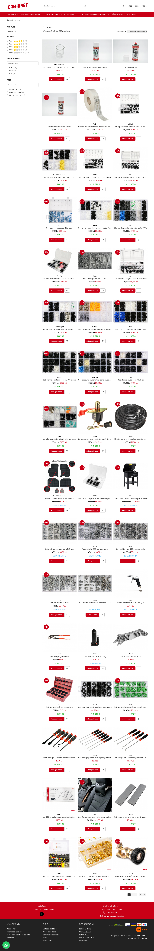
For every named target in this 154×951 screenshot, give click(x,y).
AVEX (95, 124)
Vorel (131, 654)
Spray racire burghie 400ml (95, 67)
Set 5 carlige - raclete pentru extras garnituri (60, 757)
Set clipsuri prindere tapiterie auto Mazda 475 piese (95, 380)
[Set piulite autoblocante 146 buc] (59, 531)
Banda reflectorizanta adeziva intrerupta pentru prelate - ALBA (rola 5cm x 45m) (95, 126)
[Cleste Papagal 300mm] (59, 637)
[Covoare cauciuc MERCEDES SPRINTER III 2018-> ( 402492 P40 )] (59, 476)
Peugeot (95, 225)
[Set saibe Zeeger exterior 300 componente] (130, 159)
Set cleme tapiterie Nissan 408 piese (59, 380)
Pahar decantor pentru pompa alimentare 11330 (60, 67)
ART (10, 71)
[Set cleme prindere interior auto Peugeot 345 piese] (95, 210)
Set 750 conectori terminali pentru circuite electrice (95, 876)
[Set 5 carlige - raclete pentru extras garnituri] (59, 740)
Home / (10, 20)
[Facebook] (42, 914)
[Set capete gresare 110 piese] (59, 210)
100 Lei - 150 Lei (15, 95)
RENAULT (95, 326)
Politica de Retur (49, 932)
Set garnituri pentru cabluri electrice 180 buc (95, 707)
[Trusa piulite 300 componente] (95, 531)
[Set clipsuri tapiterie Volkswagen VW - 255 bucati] (59, 311)
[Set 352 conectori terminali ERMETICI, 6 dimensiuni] (59, 854)
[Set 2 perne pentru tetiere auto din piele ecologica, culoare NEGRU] (95, 795)
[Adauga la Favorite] (67, 79)
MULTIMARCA (59, 65)
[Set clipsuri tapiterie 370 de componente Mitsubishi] (95, 476)
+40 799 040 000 (113, 912)
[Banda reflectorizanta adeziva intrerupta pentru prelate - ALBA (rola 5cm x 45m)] (95, 104)
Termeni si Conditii (14, 932)
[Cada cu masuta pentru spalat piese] (130, 476)
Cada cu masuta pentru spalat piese (131, 498)
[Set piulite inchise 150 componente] (95, 583)
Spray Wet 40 (131, 67)
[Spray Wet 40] (130, 50)
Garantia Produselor (51, 935)
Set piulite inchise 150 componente (95, 602)
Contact (10, 938)
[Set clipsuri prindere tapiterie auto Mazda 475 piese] (95, 362)
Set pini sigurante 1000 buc (95, 278)
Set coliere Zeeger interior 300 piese (131, 278)
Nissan (59, 377)
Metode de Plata (50, 929)
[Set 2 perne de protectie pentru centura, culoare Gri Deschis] (130, 795)
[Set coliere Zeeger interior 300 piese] (130, 261)
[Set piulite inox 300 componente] (130, 531)
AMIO (11, 68)
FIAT (130, 225)
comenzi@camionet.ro (113, 916)
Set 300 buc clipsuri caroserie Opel (130, 329)
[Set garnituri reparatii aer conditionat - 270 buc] (130, 689)
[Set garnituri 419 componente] (59, 689)
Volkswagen (59, 326)
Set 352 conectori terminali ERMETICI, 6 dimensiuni (60, 876)
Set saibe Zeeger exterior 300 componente (131, 177)
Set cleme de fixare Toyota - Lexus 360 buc (60, 278)
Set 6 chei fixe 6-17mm (131, 656)
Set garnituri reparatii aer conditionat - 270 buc (131, 707)
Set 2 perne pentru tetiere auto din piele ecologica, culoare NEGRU (95, 817)
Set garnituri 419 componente (59, 707)
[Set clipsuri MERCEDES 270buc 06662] (59, 159)
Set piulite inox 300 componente (130, 549)
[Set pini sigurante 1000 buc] (95, 261)
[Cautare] (85, 6)
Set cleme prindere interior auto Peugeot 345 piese (95, 228)
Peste (11, 41)
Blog (134, 14)
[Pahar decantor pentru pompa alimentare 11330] (59, 50)
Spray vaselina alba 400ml (59, 126)
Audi (10, 74)
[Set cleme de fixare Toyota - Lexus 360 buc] (59, 261)
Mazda (95, 377)
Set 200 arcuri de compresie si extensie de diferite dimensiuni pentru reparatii (60, 817)
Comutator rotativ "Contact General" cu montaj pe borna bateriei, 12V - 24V (131, 876)
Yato (95, 175)
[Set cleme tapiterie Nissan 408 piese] (59, 362)
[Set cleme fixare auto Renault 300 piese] (95, 311)
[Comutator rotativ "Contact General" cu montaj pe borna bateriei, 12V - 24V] (130, 854)
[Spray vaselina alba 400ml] (59, 104)
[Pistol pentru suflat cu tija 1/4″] (130, 583)
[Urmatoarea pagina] (144, 894)
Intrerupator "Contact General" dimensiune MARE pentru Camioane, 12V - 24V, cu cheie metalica (95, 439)
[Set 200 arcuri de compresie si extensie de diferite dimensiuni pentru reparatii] (59, 795)
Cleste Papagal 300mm (59, 656)
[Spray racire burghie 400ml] (95, 50)
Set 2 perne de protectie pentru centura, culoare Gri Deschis (131, 817)
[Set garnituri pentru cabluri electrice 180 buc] (95, 689)
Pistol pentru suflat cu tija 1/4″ (130, 602)
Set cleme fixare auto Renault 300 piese (95, 329)
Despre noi (11, 929)
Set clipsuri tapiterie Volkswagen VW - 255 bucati (60, 329)
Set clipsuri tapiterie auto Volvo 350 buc (131, 126)
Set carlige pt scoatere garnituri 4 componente (131, 757)
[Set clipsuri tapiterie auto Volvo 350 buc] (130, 104)
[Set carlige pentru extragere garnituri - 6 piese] (95, 740)
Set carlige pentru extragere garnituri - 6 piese (95, 757)
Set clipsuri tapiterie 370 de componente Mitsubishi (95, 498)
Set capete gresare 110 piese (59, 228)
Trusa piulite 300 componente (95, 549)
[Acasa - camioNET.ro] (19, 6)
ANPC (45, 938)
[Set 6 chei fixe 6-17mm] (130, 637)
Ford (130, 377)
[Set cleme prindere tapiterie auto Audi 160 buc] (59, 417)
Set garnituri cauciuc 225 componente (95, 177)
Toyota (59, 276)
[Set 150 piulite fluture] (59, 583)
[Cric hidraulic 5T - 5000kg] (95, 637)
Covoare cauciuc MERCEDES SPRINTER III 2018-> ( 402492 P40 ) (60, 498)
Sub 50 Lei (13, 89)
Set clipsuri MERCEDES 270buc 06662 (59, 177)
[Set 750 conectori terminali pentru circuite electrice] (95, 854)
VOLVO (130, 124)
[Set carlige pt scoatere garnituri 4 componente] (130, 740)
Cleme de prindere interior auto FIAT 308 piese (131, 228)
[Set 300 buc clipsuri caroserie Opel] (130, 311)
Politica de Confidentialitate (18, 935)
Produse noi (11, 31)
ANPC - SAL (47, 941)
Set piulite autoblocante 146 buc (59, 549)
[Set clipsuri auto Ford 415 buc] (130, 362)
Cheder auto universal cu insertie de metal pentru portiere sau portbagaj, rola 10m (131, 439)
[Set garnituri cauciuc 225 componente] (95, 159)
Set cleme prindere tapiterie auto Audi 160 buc (60, 439)
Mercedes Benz (59, 175)
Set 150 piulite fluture (59, 602)
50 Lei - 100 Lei (15, 92)
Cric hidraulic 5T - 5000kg (95, 656)
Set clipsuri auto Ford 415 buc (131, 380)
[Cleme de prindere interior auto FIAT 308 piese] (130, 210)
